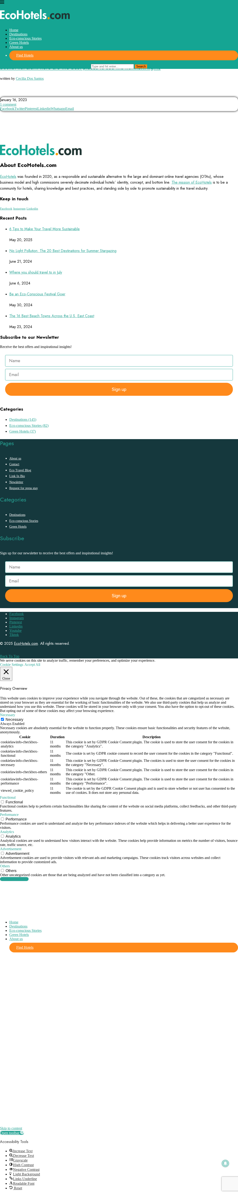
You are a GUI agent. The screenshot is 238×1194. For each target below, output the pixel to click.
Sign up (119, 389)
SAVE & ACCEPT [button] (14, 879)
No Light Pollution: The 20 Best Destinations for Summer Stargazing (62, 250)
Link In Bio (17, 476)
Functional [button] (8, 797)
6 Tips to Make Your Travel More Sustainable (44, 229)
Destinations (18, 34)
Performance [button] (9, 815)
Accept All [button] (32, 665)
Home (13, 30)
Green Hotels (19, 43)
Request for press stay (23, 488)
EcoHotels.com (26, 643)
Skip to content (11, 1128)
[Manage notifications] (225, 1163)
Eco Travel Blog (20, 470)
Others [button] (5, 866)
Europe (77, 92)
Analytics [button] (7, 832)
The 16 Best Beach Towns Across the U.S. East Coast (51, 316)
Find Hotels (24, 55)
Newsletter (16, 482)
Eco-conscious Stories (25, 38)
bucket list (11, 92)
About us (16, 47)
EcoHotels (8, 176)
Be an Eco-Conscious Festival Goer (37, 294)
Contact (14, 464)
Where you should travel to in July (35, 272)
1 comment (8, 104)
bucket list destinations (45, 92)
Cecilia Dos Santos (30, 78)
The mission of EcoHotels (192, 182)
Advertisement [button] (10, 849)
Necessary (14, 720)
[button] (12, 1133)
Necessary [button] (7, 715)
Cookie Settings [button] (11, 665)
